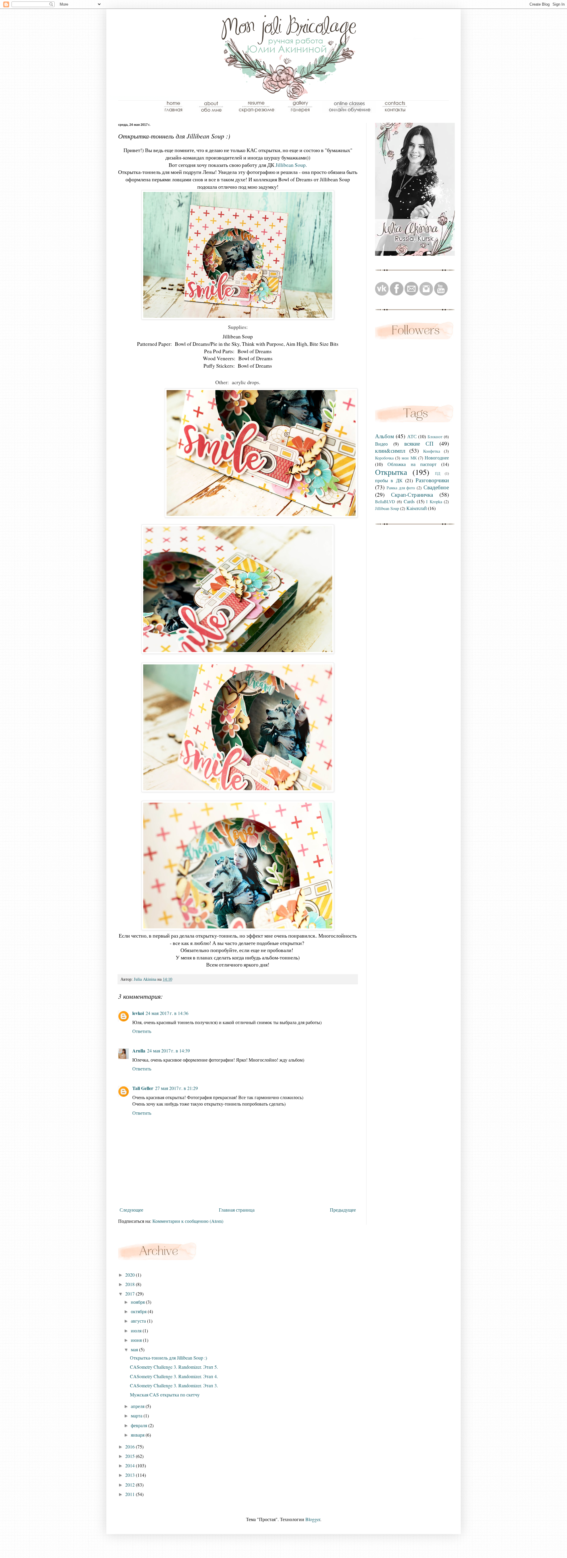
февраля (139, 1425)
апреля (138, 1406)
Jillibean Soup (387, 508)
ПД (437, 473)
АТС (412, 436)
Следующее (131, 1210)
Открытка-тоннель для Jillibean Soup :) (168, 1358)
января (138, 1435)
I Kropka (434, 501)
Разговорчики (432, 480)
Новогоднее (437, 457)
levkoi (138, 1013)
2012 (130, 1485)
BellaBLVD (385, 501)
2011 (130, 1494)
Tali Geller (142, 1088)
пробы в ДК (389, 480)
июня (137, 1340)
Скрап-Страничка (412, 494)
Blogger (312, 1519)
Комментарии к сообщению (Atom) (187, 1221)
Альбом (384, 436)
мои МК (409, 458)
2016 (130, 1446)
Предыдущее (343, 1210)
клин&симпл (390, 450)
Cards (409, 501)
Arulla (138, 1050)
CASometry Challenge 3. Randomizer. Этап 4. (174, 1376)
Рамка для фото (401, 487)
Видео (381, 444)
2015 (130, 1456)
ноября (138, 1302)
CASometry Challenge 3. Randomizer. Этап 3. (174, 1385)
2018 (130, 1284)
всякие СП (419, 443)
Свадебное (436, 487)
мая (135, 1349)
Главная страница (237, 1210)
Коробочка (384, 458)
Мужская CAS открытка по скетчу (165, 1394)
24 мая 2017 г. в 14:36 (167, 1013)
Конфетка (431, 451)
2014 (130, 1465)
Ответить (141, 1031)
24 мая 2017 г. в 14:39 (168, 1050)
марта (137, 1415)
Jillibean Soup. (291, 164)
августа (139, 1321)
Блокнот (435, 436)
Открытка (391, 472)
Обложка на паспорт (411, 464)
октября (139, 1311)
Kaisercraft (416, 508)
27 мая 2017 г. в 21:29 (176, 1088)
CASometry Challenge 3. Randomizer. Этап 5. (174, 1367)
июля (137, 1330)
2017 (130, 1293)
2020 (130, 1275)
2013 (130, 1475)
